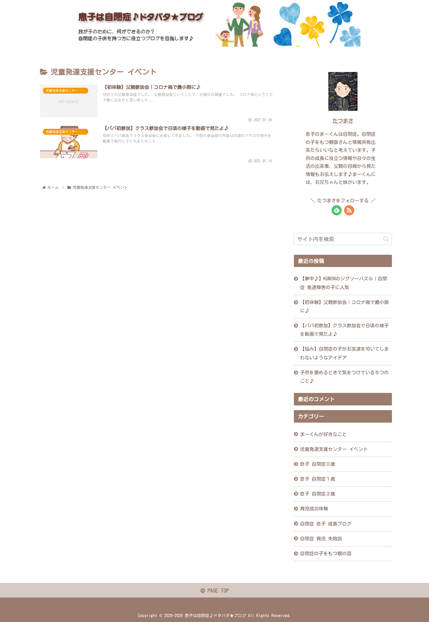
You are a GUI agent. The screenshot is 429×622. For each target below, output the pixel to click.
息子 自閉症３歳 (317, 493)
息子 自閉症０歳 (317, 464)
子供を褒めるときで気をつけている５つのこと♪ (344, 376)
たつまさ (342, 120)
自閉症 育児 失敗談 (321, 538)
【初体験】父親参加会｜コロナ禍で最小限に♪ (344, 306)
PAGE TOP (217, 590)
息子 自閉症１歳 (317, 479)
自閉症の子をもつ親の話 (325, 553)
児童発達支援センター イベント (334, 449)
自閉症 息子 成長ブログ (325, 523)
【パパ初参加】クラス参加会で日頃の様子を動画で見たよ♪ (344, 329)
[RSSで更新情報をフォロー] (349, 210)
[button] (386, 239)
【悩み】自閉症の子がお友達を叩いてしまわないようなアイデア (344, 353)
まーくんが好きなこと (323, 434)
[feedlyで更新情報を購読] (337, 210)
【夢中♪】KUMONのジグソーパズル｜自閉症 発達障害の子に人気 (343, 282)
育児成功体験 (314, 508)
